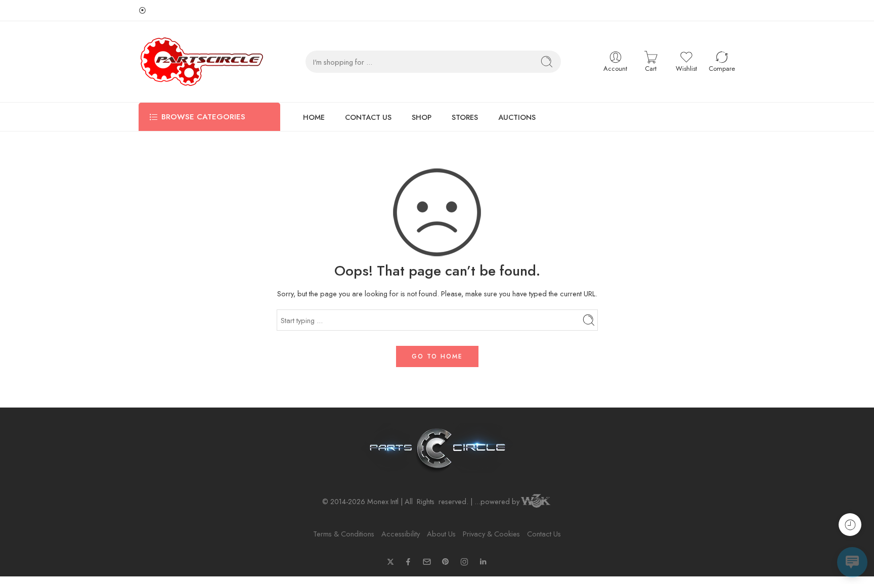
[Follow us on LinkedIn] (483, 562)
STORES (465, 117)
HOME (314, 117)
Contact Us (544, 533)
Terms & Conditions (343, 533)
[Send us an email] (426, 561)
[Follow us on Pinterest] (446, 562)
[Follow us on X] (390, 561)
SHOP (421, 117)
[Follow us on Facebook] (408, 562)
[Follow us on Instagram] (464, 561)
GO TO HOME (437, 356)
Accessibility (400, 533)
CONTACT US (368, 117)
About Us (441, 533)
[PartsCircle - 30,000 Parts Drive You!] (202, 61)
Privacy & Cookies (491, 533)
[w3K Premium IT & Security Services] (535, 501)
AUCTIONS (517, 117)
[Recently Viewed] (850, 524)
